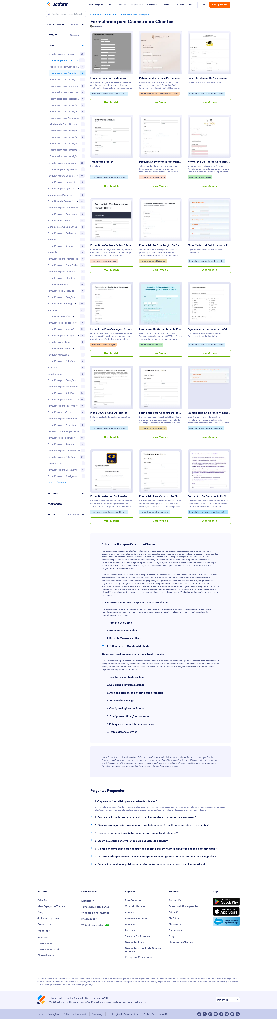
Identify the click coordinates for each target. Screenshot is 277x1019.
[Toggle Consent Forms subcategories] (77, 201)
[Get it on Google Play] (226, 902)
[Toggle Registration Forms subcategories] (77, 60)
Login (204, 4)
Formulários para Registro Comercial (205, 428)
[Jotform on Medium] (216, 1014)
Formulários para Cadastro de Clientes (131, 21)
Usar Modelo (112, 102)
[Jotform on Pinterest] (227, 1014)
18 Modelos (97, 27)
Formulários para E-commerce (154, 512)
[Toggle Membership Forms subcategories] (73, 348)
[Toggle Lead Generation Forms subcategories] (78, 335)
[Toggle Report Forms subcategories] (78, 393)
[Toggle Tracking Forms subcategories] (78, 444)
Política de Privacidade (75, 1014)
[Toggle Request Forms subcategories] (78, 399)
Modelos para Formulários (103, 14)
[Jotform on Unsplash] (238, 1014)
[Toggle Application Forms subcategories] (77, 175)
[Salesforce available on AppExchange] (226, 921)
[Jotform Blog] (221, 1014)
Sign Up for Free (219, 4)
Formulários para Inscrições (134, 14)
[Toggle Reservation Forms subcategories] (76, 405)
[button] (66, 24)
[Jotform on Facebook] (199, 1014)
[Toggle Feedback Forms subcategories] (75, 322)
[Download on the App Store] (226, 911)
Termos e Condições (48, 1014)
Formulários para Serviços (103, 344)
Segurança (97, 1014)
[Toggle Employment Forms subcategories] (75, 303)
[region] (66, 269)
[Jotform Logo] (57, 4)
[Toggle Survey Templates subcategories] (74, 194)
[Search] (48, 14)
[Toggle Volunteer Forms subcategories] (78, 456)
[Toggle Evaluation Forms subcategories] (73, 316)
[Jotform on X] (205, 1014)
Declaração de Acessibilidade (123, 1014)
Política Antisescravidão (155, 1014)
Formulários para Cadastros (152, 260)
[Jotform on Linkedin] (210, 1014)
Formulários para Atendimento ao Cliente (159, 93)
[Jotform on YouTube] (232, 1014)
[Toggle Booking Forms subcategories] (78, 188)
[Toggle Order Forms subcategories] (75, 53)
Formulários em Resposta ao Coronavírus (207, 512)
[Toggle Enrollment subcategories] (59, 309)
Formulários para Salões (200, 177)
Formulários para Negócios (152, 177)
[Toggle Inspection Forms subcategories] (78, 329)
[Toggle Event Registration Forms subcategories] (78, 162)
